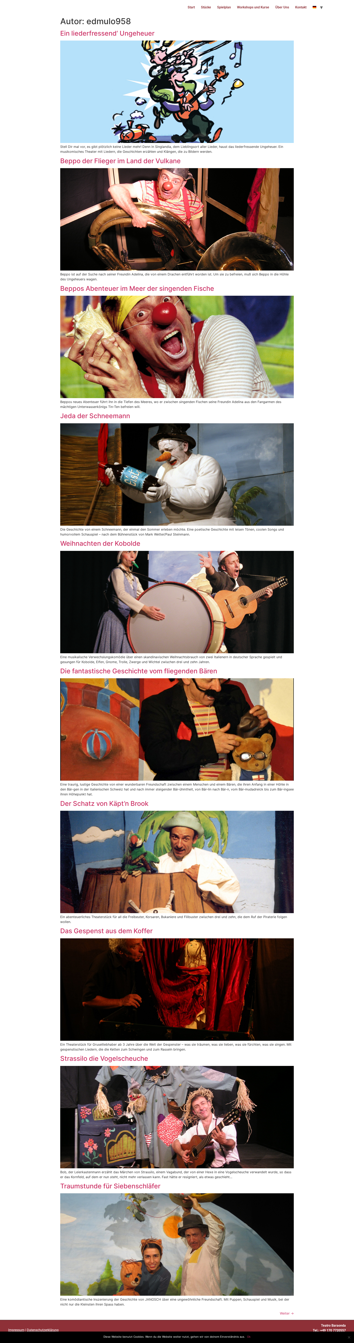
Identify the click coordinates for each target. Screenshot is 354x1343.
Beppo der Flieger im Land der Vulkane (120, 161)
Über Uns (282, 7)
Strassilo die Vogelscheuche (104, 1058)
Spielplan (224, 7)
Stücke (206, 7)
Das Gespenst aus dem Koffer (106, 931)
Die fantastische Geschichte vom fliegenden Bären (138, 671)
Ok (249, 1336)
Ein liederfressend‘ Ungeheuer (107, 33)
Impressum (16, 1330)
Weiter (287, 1313)
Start (191, 7)
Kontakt (300, 7)
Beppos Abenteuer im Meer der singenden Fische (137, 288)
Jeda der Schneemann (95, 416)
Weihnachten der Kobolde (100, 543)
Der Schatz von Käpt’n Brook (104, 803)
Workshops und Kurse (253, 7)
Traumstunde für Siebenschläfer (110, 1186)
